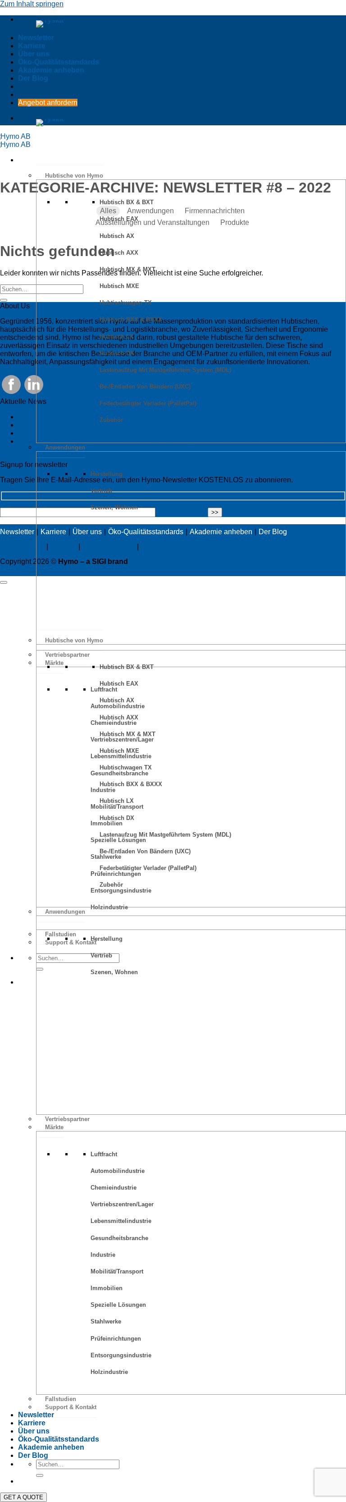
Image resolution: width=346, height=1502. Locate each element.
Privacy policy (22, 546)
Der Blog (33, 78)
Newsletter (36, 37)
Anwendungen (65, 447)
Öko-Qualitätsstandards (58, 62)
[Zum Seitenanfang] (3, 582)
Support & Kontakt (70, 1407)
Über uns (34, 54)
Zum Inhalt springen (32, 4)
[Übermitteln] (3, 300)
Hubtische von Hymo (74, 175)
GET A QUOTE (23, 1497)
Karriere (32, 46)
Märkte (54, 1127)
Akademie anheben (51, 70)
